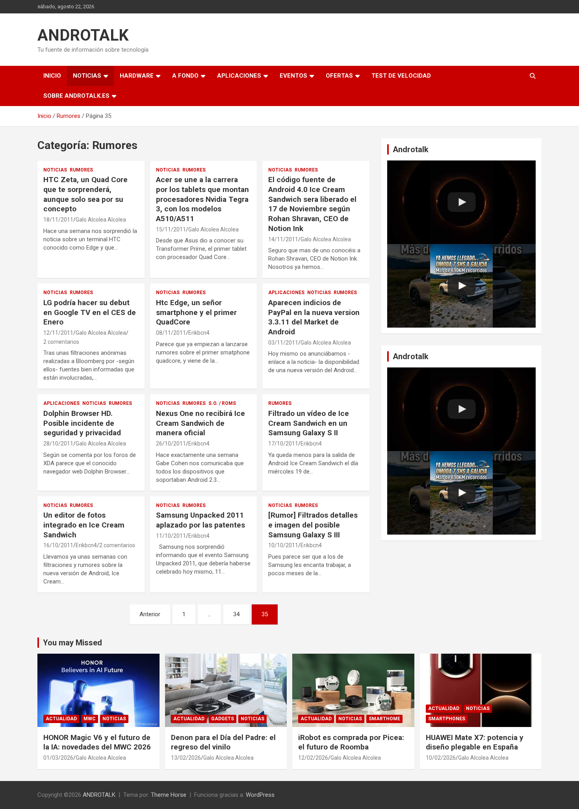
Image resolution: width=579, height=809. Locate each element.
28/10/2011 (58, 443)
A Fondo (185, 75)
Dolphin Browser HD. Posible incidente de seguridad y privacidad (82, 423)
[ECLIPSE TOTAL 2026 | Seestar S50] (461, 202)
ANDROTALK (83, 35)
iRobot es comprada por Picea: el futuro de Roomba (351, 742)
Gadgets (222, 718)
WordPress (260, 794)
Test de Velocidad (401, 75)
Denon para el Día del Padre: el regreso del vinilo (223, 742)
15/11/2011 (171, 229)
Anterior (149, 614)
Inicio (52, 75)
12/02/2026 (313, 758)
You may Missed (72, 642)
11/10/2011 (171, 536)
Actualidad (61, 718)
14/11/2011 (283, 239)
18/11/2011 (58, 219)
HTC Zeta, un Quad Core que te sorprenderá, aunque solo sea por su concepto (85, 194)
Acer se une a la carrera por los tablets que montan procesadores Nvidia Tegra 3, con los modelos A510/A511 (202, 199)
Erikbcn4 (199, 333)
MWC (90, 718)
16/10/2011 (58, 545)
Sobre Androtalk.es (76, 95)
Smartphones (446, 718)
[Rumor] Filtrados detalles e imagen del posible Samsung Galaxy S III (313, 525)
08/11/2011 (171, 333)
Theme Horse (168, 794)
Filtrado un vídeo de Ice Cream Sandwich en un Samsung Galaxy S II (308, 423)
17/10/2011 (283, 443)
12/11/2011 (58, 333)
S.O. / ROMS (222, 403)
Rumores (81, 170)
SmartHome (384, 718)
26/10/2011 (171, 443)
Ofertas (339, 75)
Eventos (293, 75)
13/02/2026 (186, 758)
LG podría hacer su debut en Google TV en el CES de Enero (89, 312)
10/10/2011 (283, 545)
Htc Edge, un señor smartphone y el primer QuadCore (196, 312)
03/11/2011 (283, 342)
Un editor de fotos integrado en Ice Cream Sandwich (83, 525)
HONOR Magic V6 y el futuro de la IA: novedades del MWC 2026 (97, 742)
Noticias (87, 75)
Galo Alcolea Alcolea (101, 219)
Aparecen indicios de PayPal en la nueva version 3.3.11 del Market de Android (314, 317)
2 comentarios (61, 342)
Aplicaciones (239, 75)
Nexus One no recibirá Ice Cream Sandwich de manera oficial (200, 423)
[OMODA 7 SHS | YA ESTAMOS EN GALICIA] (461, 286)
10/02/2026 (441, 758)
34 (236, 614)
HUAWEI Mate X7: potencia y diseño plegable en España (474, 742)
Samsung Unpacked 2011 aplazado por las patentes (200, 520)
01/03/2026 (58, 758)
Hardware (137, 75)
